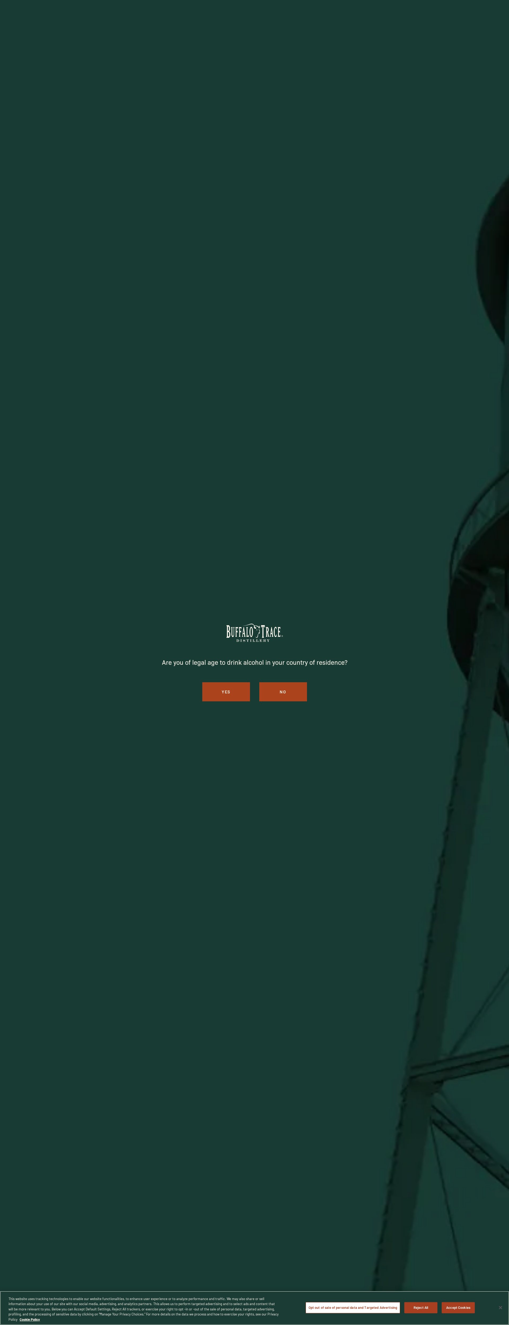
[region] (254, 1308)
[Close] (500, 1308)
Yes (226, 691)
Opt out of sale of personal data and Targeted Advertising (353, 1307)
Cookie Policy (30, 1319)
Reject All (421, 1307)
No (283, 691)
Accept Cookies (458, 1307)
